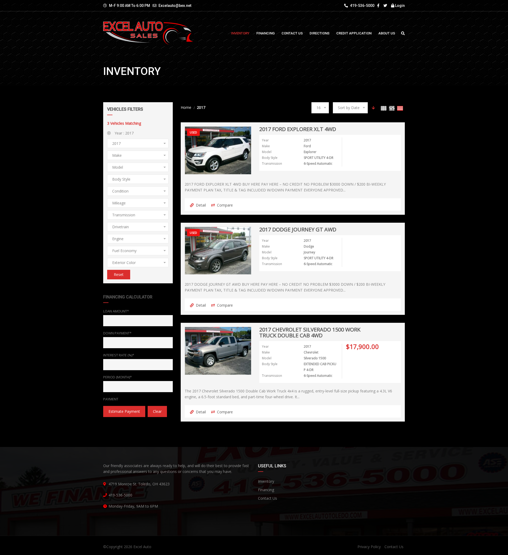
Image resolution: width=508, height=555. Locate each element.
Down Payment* (117, 333)
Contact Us (267, 498)
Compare (225, 205)
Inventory (266, 481)
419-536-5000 (361, 5)
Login (399, 5)
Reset (119, 274)
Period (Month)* (117, 377)
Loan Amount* (116, 311)
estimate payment (124, 411)
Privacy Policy (369, 546)
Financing (266, 489)
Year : (124, 133)
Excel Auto (142, 546)
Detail (201, 205)
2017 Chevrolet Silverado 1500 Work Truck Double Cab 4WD (309, 333)
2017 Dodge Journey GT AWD (297, 230)
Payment (110, 399)
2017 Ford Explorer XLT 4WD (297, 129)
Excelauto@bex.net (174, 5)
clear (157, 411)
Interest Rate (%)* (118, 355)
